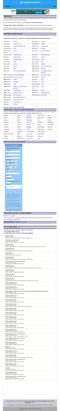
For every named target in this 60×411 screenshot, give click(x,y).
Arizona (6, 120)
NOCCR (43, 77)
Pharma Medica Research (19, 97)
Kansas (19, 127)
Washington (50, 122)
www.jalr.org (18, 405)
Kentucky (19, 129)
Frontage (43, 48)
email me (33, 402)
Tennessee (40, 136)
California (6, 124)
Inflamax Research (45, 50)
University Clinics (8, 107)
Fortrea (15, 50)
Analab (15, 66)
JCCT (14, 68)
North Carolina (41, 115)
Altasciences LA (17, 43)
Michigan (29, 115)
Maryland (19, 136)
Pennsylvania (41, 127)
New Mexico (30, 136)
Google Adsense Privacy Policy (41, 405)
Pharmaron (16, 81)
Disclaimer (51, 405)
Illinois (18, 120)
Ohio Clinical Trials (45, 74)
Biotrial (43, 57)
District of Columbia (8, 133)
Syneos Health (16, 57)
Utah (49, 115)
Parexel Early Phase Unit (19, 46)
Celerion (15, 41)
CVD (14, 84)
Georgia (6, 138)
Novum (43, 59)
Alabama (6, 115)
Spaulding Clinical (45, 92)
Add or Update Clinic (18, 107)
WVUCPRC (44, 95)
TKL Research (44, 46)
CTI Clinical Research (46, 66)
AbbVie (15, 64)
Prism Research (17, 90)
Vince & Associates (17, 77)
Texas (39, 138)
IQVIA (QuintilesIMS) (18, 74)
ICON (42, 84)
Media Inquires (21, 401)
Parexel (15, 79)
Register (17, 222)
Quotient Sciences (17, 54)
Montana (29, 124)
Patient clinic (44, 25)
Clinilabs (43, 43)
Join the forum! (9, 222)
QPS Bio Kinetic (17, 95)
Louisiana (19, 131)
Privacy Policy (31, 405)
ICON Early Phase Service (19, 70)
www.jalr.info (25, 405)
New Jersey (29, 133)
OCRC (15, 61)
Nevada (28, 129)
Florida (5, 136)
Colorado (6, 127)
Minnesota (29, 117)
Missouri (29, 122)
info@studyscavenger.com (11, 401)
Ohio (39, 120)
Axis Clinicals (16, 102)
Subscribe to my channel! (9, 215)
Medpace (43, 68)
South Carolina (41, 131)
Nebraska (29, 127)
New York (29, 138)
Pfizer (14, 48)
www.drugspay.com (11, 405)
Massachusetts (20, 138)
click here (17, 231)
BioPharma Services (18, 92)
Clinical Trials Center (18, 99)
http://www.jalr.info (27, 109)
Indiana (19, 122)
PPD (42, 61)
